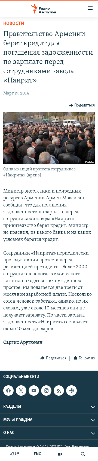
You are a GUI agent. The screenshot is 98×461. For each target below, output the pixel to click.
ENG (37, 454)
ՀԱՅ (15, 454)
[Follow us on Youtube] (34, 390)
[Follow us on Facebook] (8, 390)
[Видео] (60, 454)
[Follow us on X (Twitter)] (21, 390)
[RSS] (59, 390)
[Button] (82, 105)
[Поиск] (83, 454)
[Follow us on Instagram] (46, 390)
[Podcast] (71, 390)
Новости (13, 23)
